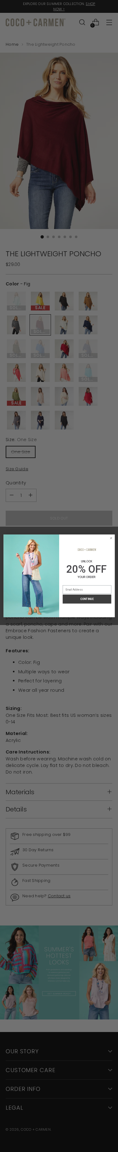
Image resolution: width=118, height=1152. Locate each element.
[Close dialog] (111, 538)
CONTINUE (87, 599)
